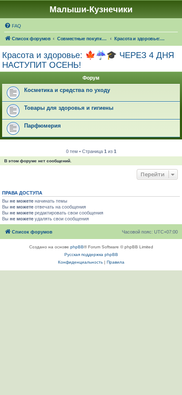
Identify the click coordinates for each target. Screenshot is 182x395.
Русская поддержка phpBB (91, 254)
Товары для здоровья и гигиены (68, 108)
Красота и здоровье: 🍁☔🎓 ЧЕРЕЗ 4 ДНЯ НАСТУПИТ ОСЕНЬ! (88, 60)
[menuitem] (12, 26)
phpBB (77, 247)
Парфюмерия (42, 125)
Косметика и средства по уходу (67, 90)
